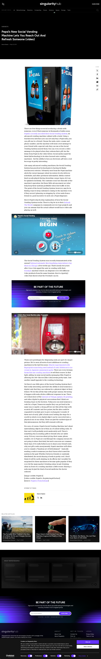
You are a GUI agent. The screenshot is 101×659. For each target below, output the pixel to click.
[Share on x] (97, 70)
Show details (82, 656)
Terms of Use (90, 636)
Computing (37, 10)
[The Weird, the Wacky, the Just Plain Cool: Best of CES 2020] (83, 529)
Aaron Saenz (5, 44)
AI (14, 10)
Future (45, 10)
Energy (63, 10)
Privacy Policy (90, 634)
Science (51, 10)
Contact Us (73, 634)
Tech (68, 10)
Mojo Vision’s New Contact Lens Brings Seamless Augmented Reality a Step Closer (50, 536)
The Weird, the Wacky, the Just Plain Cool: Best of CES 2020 (83, 537)
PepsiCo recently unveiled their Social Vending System (45, 134)
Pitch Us (72, 636)
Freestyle (28, 271)
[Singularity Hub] (50, 4)
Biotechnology (21, 10)
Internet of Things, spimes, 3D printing (57, 397)
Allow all (87, 642)
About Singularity (59, 636)
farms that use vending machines (37, 372)
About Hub (58, 634)
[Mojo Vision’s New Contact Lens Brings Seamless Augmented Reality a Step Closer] (50, 529)
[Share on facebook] (97, 74)
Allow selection (88, 646)
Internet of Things (30, 488)
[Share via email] (97, 85)
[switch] (45, 656)
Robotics (30, 10)
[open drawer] (3, 4)
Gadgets (5, 26)
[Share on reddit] (97, 81)
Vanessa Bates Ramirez (9, 540)
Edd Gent (38, 540)
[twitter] (38, 497)
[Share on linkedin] (97, 78)
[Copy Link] (97, 89)
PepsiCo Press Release (39, 481)
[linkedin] (41, 497)
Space (57, 10)
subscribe (95, 4)
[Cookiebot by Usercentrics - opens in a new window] (10, 656)
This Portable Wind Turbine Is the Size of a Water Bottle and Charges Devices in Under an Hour (17, 536)
